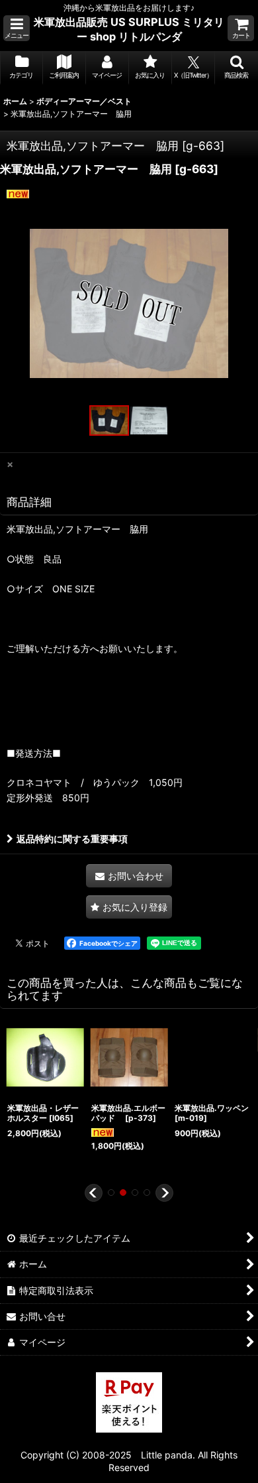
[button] (16, 28)
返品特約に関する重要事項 (72, 838)
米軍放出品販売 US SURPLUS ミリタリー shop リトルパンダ (129, 29)
